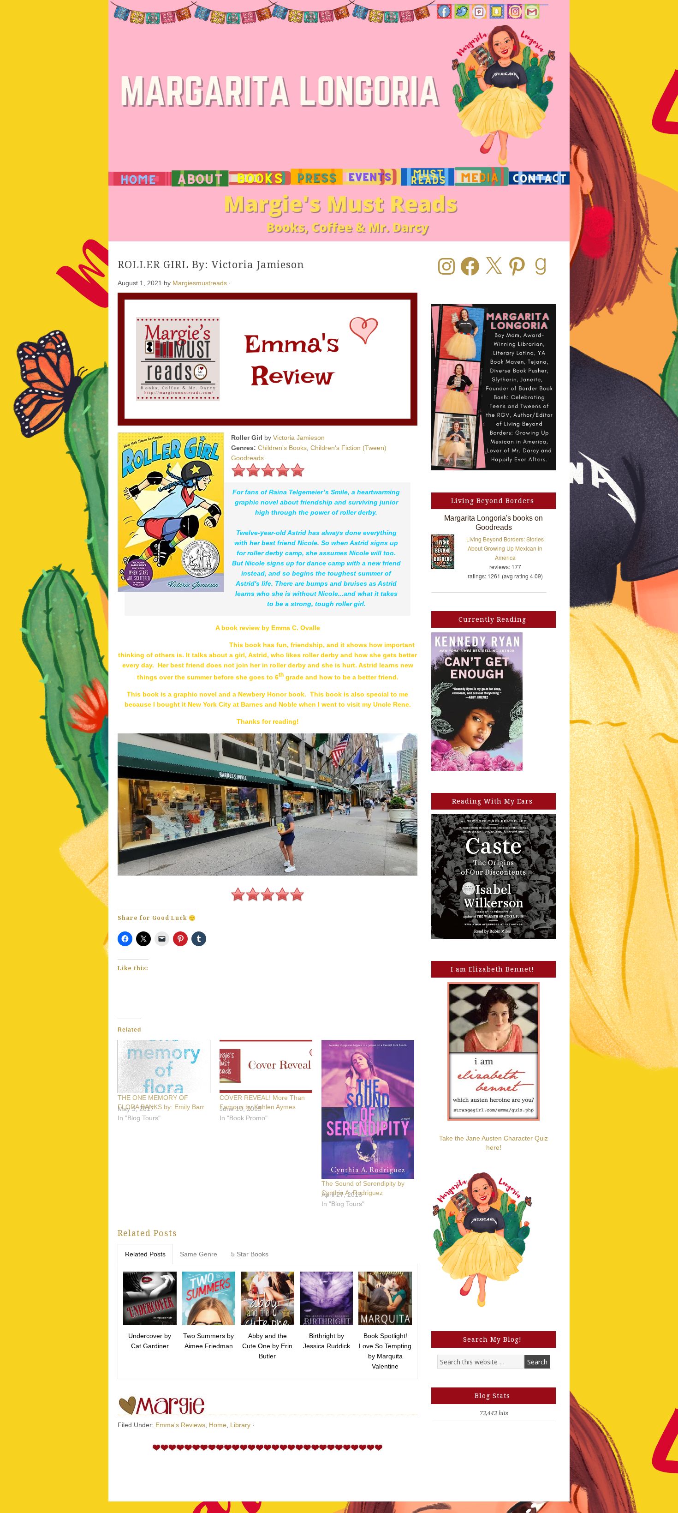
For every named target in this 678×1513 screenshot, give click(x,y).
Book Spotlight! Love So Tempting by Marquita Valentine (385, 1351)
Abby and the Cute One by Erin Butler (267, 1346)
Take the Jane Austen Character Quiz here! (493, 1143)
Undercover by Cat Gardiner (149, 1341)
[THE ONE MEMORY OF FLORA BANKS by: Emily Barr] (164, 1066)
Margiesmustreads (199, 283)
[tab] (145, 1254)
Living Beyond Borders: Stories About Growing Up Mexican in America (505, 548)
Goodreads (247, 458)
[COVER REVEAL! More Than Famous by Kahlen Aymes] (266, 1066)
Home (217, 1425)
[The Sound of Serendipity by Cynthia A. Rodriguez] (367, 1109)
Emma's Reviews (180, 1425)
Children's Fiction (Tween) (348, 447)
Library (240, 1425)
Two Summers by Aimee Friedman (208, 1341)
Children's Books (282, 447)
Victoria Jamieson (299, 437)
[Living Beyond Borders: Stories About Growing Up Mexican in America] (447, 553)
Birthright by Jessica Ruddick (326, 1341)
